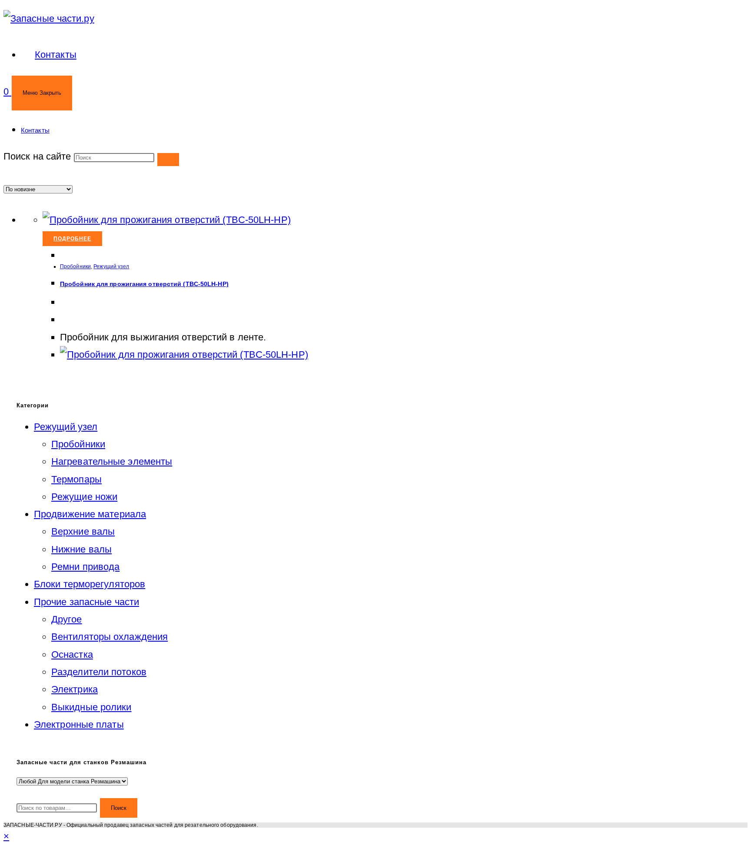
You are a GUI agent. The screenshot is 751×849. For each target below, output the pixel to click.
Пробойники (75, 266)
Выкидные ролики (91, 707)
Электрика (74, 689)
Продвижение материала (90, 514)
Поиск (118, 808)
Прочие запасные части (86, 601)
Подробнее (72, 239)
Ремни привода (85, 566)
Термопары (76, 479)
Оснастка (72, 654)
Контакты (35, 130)
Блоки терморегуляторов (89, 584)
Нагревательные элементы (111, 461)
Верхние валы (83, 531)
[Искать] (168, 159)
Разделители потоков (98, 671)
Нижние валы (81, 549)
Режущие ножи (84, 496)
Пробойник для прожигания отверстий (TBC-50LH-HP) (144, 283)
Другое (66, 619)
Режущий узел (111, 266)
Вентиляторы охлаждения (109, 636)
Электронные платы (79, 724)
